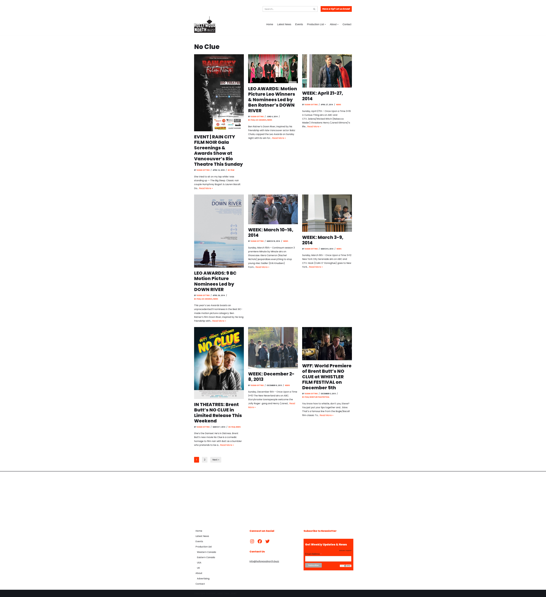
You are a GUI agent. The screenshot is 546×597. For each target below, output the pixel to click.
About (199, 573)
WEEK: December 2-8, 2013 (271, 376)
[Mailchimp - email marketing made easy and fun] (345, 566)
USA (199, 562)
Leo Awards (260, 120)
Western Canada (206, 552)
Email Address (313, 554)
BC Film (231, 170)
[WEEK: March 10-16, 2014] (273, 209)
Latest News (284, 24)
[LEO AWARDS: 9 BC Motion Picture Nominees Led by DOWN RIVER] (219, 231)
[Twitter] (267, 541)
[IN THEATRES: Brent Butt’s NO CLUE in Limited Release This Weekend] (219, 363)
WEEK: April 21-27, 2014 (322, 96)
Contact (347, 24)
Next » (215, 459)
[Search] (314, 9)
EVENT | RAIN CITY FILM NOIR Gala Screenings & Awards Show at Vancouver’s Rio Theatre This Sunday (218, 150)
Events (299, 24)
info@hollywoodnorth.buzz (264, 561)
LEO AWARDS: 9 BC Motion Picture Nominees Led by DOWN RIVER (215, 281)
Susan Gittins (203, 170)
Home (269, 24)
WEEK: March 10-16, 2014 (270, 232)
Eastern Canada (206, 557)
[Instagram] (252, 541)
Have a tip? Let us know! (336, 8)
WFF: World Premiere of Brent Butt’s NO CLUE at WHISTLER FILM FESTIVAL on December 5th (326, 376)
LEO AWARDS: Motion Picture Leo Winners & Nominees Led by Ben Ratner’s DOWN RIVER (272, 99)
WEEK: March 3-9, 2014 (322, 240)
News (269, 120)
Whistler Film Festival (319, 397)
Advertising (203, 578)
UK (198, 568)
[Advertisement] (273, 498)
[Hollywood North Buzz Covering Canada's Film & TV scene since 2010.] (204, 24)
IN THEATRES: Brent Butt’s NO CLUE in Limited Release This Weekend (218, 412)
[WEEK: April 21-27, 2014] (327, 71)
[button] (325, 24)
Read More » (206, 188)
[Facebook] (259, 541)
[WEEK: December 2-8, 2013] (273, 347)
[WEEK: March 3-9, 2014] (327, 213)
